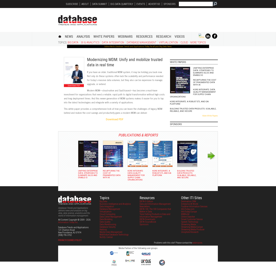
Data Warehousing (108, 224)
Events (141, 4)
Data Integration (113, 42)
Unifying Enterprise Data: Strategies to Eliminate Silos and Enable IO (203, 71)
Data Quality (105, 222)
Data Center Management (111, 216)
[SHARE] (130, 261)
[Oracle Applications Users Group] (146, 255)
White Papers (103, 36)
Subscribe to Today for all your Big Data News (138, 46)
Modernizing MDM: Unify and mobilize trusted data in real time (125, 62)
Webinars (125, 36)
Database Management (141, 42)
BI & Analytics (90, 42)
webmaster (197, 242)
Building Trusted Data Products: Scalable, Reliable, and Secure (193, 109)
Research (163, 36)
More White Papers (210, 116)
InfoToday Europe (189, 211)
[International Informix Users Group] (130, 255)
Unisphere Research (190, 232)
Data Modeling (106, 219)
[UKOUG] (146, 264)
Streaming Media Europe (192, 227)
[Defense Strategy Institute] (162, 265)
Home (59, 36)
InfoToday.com (187, 209)
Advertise (154, 4)
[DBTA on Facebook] (214, 38)
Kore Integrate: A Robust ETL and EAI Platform (189, 102)
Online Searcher (188, 216)
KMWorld (185, 214)
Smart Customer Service (192, 219)
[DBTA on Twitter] (201, 37)
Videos (180, 36)
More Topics (198, 42)
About (85, 4)
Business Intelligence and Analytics (115, 204)
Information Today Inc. (68, 222)
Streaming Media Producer (192, 229)
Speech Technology (189, 222)
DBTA (77, 20)
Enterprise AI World (189, 204)
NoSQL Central (106, 237)
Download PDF (74, 85)
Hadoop (103, 229)
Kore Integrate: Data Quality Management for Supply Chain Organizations (193, 93)
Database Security (108, 227)
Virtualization (168, 42)
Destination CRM (188, 201)
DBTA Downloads (147, 219)
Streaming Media (188, 224)
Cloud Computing (107, 214)
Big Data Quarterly (122, 4)
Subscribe (72, 4)
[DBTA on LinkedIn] (208, 38)
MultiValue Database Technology (114, 234)
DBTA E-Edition (146, 201)
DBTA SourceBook (148, 222)
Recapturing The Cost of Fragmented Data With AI (204, 82)
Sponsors (170, 4)
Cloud (184, 42)
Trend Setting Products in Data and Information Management (155, 215)
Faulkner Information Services (194, 206)
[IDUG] (114, 254)
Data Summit (99, 4)
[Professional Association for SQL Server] (114, 266)
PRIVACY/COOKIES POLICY (70, 240)
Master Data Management (111, 232)
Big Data (73, 42)
